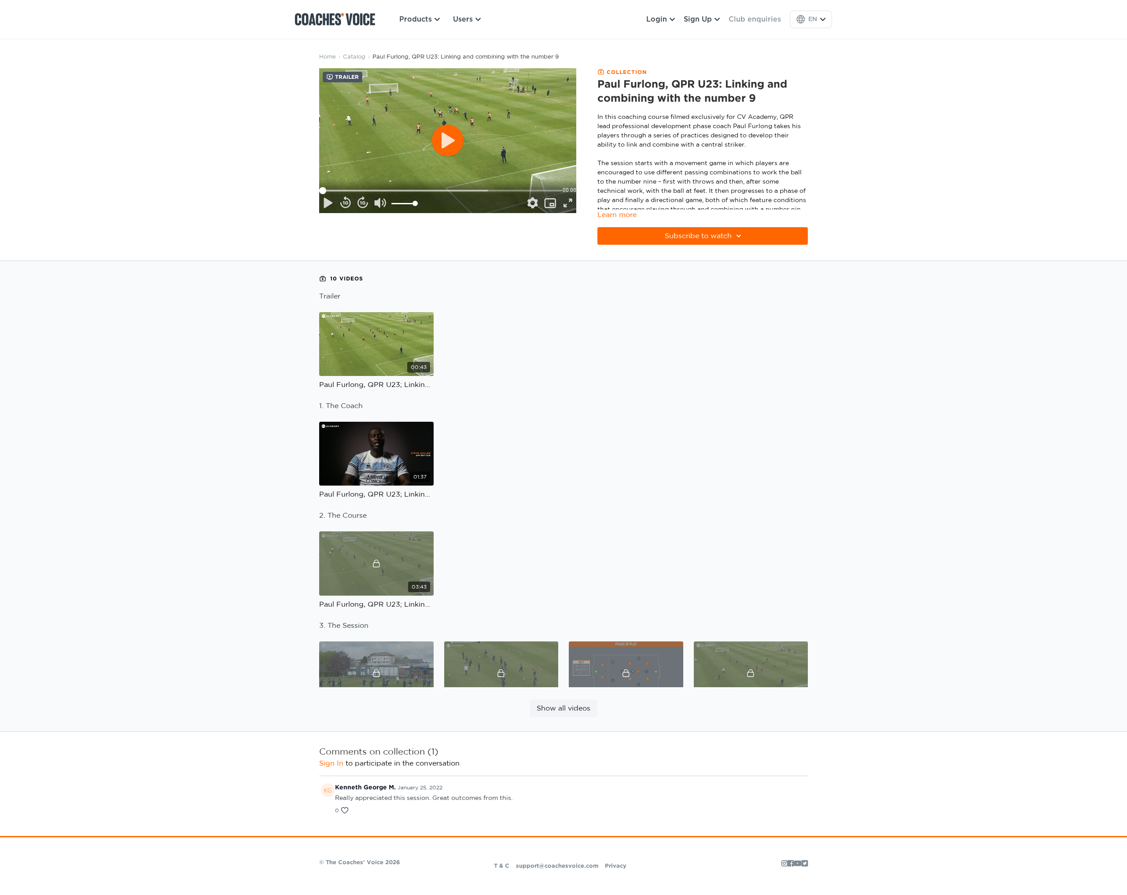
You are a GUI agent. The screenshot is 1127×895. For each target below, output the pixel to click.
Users (463, 19)
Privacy (615, 866)
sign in (331, 763)
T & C (501, 866)
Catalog (354, 57)
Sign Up (698, 19)
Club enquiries (755, 19)
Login (656, 19)
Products (415, 19)
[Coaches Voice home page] (338, 19)
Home (327, 57)
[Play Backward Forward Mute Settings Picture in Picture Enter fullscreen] (447, 140)
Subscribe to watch (698, 235)
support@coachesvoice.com (557, 866)
